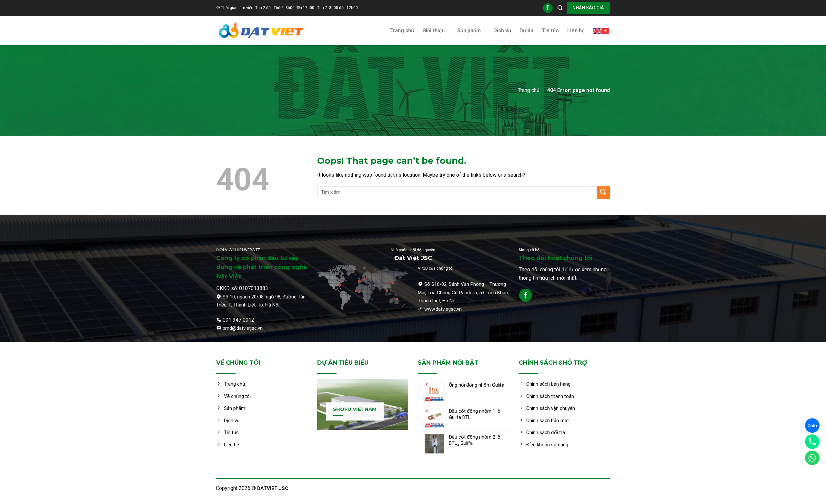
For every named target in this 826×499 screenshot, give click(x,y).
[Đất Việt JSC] (261, 30)
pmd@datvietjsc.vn (243, 328)
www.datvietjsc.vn (443, 309)
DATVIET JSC (272, 488)
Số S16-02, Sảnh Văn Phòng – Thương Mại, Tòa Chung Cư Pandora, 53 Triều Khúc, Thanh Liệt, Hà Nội (463, 292)
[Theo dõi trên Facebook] (548, 8)
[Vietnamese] (605, 30)
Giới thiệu (433, 30)
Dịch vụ (502, 30)
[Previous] (309, 409)
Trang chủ (401, 30)
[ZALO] (812, 425)
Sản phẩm (469, 30)
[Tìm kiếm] (560, 8)
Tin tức (550, 30)
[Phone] (812, 441)
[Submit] (603, 192)
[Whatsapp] (812, 458)
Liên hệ (576, 30)
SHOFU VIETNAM (355, 409)
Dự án (526, 30)
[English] (597, 30)
